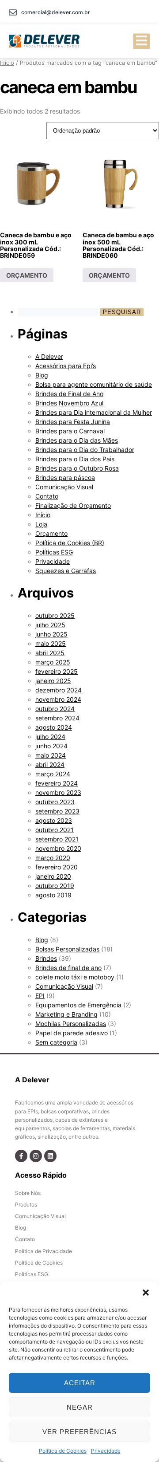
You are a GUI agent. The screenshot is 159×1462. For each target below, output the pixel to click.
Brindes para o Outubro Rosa (77, 468)
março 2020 (52, 857)
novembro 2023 (58, 792)
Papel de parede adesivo (71, 1033)
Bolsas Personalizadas (67, 949)
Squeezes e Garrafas (65, 570)
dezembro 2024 (58, 690)
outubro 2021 (54, 829)
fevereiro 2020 (56, 867)
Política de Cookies (63, 1450)
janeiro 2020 (53, 876)
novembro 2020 (58, 848)
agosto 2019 (53, 895)
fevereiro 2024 (56, 783)
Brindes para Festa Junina (72, 421)
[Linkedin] (50, 1156)
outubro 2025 (55, 615)
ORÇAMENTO (26, 275)
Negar (80, 1407)
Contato (46, 496)
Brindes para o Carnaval (70, 431)
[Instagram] (36, 1156)
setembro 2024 (57, 718)
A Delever (49, 356)
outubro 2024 (55, 708)
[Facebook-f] (21, 1156)
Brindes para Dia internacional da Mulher (93, 412)
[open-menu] (141, 41)
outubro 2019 (54, 885)
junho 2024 (51, 746)
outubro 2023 (55, 802)
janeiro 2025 (53, 680)
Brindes (46, 958)
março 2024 (52, 774)
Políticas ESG (54, 552)
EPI (40, 995)
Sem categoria (56, 1042)
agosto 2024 (53, 727)
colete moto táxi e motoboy (74, 977)
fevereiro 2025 (56, 671)
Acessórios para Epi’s (65, 365)
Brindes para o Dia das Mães (76, 440)
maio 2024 (50, 755)
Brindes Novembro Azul (69, 403)
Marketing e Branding (66, 1014)
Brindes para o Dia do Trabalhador (84, 449)
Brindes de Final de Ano (69, 393)
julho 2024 (50, 736)
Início (7, 62)
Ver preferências (79, 1431)
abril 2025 (49, 652)
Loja (41, 524)
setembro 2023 (57, 811)
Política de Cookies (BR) (69, 542)
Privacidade (106, 1450)
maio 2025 (50, 643)
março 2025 (52, 662)
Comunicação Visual (64, 487)
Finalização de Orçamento (73, 505)
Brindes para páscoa (65, 477)
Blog (41, 375)
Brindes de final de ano (68, 967)
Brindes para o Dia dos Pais (74, 459)
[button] (145, 1292)
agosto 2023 (53, 820)
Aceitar (79, 1383)
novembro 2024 (58, 699)
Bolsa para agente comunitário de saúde (93, 384)
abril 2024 (49, 764)
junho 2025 (51, 634)
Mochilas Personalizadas (70, 1023)
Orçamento (51, 533)
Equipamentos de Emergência (78, 1005)
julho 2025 (50, 625)
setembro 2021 (57, 839)
